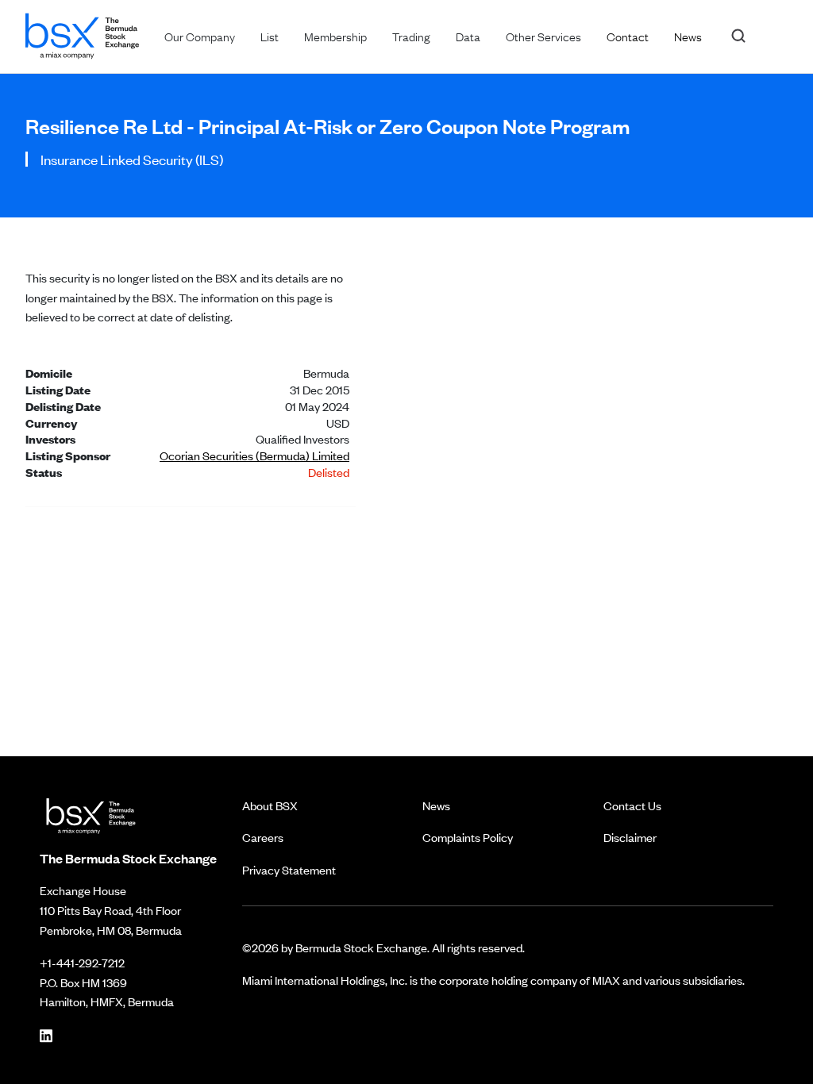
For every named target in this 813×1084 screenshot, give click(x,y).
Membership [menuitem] (335, 35)
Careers (262, 836)
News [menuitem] (688, 35)
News (436, 805)
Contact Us (632, 805)
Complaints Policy (467, 836)
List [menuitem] (269, 35)
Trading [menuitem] (411, 35)
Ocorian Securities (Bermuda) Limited (254, 455)
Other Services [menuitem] (543, 35)
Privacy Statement (289, 869)
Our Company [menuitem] (199, 35)
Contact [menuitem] (628, 35)
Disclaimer (630, 836)
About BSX (270, 805)
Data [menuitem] (468, 35)
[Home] (82, 32)
